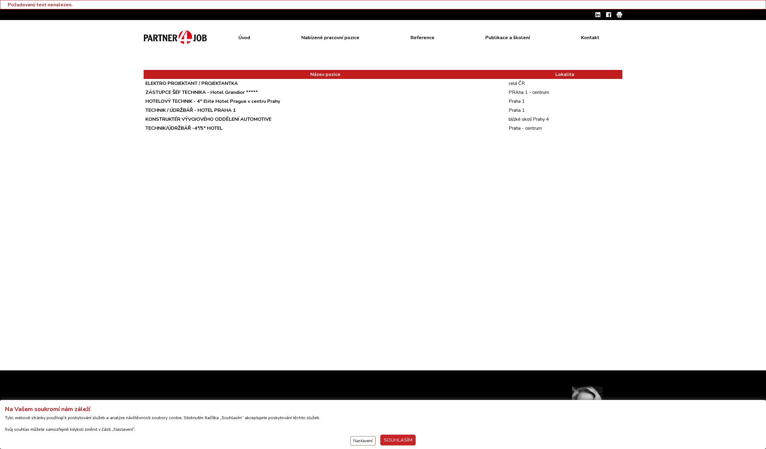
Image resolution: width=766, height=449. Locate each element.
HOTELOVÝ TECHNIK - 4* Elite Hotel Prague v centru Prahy (212, 101)
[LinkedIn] (598, 15)
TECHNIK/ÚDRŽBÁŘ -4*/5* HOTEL (184, 128)
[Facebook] (609, 15)
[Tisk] (619, 15)
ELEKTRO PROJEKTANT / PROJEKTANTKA (191, 83)
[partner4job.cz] (176, 37)
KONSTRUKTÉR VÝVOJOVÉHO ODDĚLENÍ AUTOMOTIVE (208, 119)
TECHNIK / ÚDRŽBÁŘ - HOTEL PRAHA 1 (190, 110)
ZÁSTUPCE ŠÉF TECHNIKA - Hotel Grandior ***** (201, 92)
